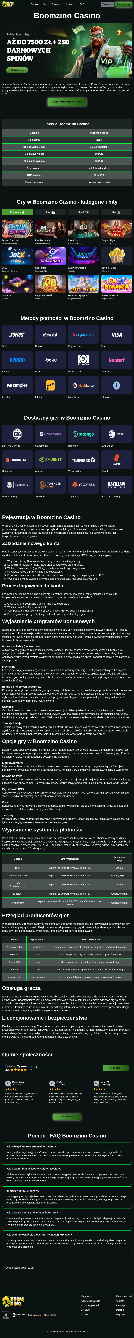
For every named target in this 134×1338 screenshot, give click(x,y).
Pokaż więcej (67, 1116)
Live (48, 212)
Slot (114, 212)
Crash (81, 212)
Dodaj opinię (116, 1068)
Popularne (15, 212)
